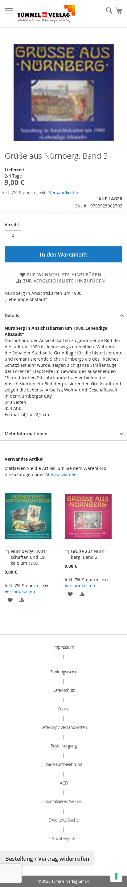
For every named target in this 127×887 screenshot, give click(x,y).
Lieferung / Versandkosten (63, 727)
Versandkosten (64, 192)
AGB (64, 783)
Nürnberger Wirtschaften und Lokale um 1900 (29, 557)
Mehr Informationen (26, 434)
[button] (10, 599)
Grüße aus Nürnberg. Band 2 (88, 554)
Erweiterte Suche (63, 820)
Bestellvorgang (64, 746)
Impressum (63, 647)
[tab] (63, 315)
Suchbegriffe (63, 838)
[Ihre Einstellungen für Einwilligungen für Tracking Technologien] (116, 876)
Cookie (63, 709)
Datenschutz (63, 690)
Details (12, 315)
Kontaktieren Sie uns (63, 801)
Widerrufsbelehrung (63, 764)
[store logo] (46, 13)
